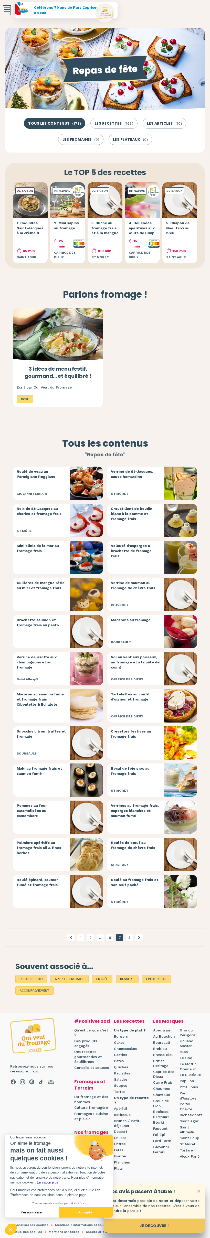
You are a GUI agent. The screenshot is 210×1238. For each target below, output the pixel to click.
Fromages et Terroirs (89, 1084)
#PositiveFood (92, 1021)
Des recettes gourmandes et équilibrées (88, 1057)
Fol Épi (159, 1135)
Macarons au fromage (131, 620)
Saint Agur (189, 1121)
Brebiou (160, 1049)
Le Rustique (190, 1075)
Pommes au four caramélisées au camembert (32, 810)
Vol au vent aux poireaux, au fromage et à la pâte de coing (135, 662)
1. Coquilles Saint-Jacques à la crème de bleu (30, 230)
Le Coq (186, 1058)
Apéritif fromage (69, 979)
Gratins (120, 1055)
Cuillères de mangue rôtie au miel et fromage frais (41, 585)
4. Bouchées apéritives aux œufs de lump (142, 228)
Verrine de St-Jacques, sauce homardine (132, 474)
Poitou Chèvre (186, 1106)
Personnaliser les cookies (28, 1225)
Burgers (121, 1036)
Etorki (158, 1122)
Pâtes (119, 1061)
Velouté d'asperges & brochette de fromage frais (131, 551)
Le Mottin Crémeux (188, 1066)
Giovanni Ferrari (161, 1149)
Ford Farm (162, 1141)
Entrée (102, 979)
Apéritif (120, 1108)
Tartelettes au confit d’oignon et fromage (130, 696)
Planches (122, 1162)
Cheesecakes (125, 1049)
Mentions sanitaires (64, 1232)
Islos (184, 1052)
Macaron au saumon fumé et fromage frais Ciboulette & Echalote (40, 699)
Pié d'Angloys (188, 1095)
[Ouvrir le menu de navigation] (7, 10)
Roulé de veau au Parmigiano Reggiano (36, 474)
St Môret (187, 1144)
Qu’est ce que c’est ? (91, 1032)
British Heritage (160, 1063)
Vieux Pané (190, 1156)
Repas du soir (31, 979)
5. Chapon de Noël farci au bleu (178, 228)
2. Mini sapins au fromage (66, 225)
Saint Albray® (187, 1129)
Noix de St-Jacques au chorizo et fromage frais (39, 511)
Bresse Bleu (163, 1055)
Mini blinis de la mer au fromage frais (38, 548)
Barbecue (122, 1115)
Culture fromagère (91, 1107)
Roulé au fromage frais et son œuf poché (134, 882)
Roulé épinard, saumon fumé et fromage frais (38, 882)
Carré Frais (163, 1082)
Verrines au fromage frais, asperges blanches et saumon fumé (135, 810)
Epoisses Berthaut (161, 1114)
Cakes (119, 1042)
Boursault (161, 1042)
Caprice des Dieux (163, 1074)
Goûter (120, 1156)
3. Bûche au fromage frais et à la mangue (105, 228)
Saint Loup (189, 1138)
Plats (118, 1168)
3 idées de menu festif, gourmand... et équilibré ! (58, 372)
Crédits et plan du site (103, 1232)
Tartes (119, 1092)
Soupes (120, 1085)
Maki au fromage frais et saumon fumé (39, 771)
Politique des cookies (25, 1232)
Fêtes (118, 1150)
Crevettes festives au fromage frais (131, 733)
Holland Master (186, 1043)
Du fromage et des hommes (91, 1099)
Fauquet (160, 1128)
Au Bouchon (164, 1036)
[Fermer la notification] (198, 1190)
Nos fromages (91, 1132)
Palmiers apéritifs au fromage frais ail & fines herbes (39, 848)
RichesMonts (191, 1115)
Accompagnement (34, 990)
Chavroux (161, 1095)
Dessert (127, 979)
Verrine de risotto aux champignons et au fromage (37, 662)
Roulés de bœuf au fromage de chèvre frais (133, 845)
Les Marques (168, 1021)
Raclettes (122, 1073)
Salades (121, 1079)
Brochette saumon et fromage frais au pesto (38, 622)
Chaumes (161, 1088)
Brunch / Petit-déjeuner (127, 1123)
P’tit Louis (189, 1087)
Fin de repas (156, 979)
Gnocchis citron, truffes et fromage (41, 733)
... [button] (100, 937)
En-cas (120, 1138)
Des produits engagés (85, 1043)
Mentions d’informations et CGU (80, 1225)
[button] (71, 937)
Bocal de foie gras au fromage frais (130, 771)
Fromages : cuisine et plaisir (91, 1116)
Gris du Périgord (187, 1032)
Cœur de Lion (161, 1103)
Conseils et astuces (91, 1067)
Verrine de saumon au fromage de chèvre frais (133, 585)
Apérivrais (162, 1030)
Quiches (121, 1067)
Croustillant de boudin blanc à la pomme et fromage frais (131, 514)
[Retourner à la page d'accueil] (105, 13)
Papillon (187, 1081)
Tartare (186, 1150)
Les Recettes (129, 1021)
